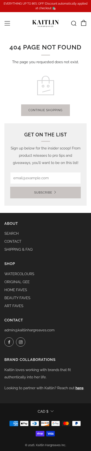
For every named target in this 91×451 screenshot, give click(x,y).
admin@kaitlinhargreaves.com (29, 330)
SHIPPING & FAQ (18, 249)
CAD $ (43, 411)
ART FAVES (13, 306)
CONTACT (12, 241)
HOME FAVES (15, 290)
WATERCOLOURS (19, 274)
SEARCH (11, 233)
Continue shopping (45, 110)
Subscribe (43, 192)
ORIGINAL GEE (17, 282)
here (79, 388)
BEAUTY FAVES (17, 298)
